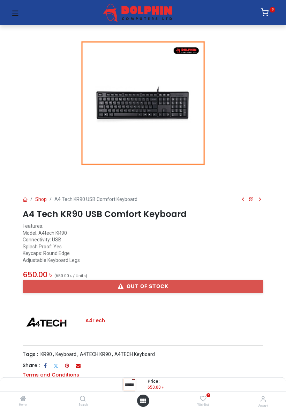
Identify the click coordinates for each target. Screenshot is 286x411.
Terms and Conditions (51, 374)
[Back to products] (251, 199)
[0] (268, 13)
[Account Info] (263, 399)
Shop (41, 199)
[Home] (23, 399)
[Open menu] (143, 401)
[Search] (83, 399)
